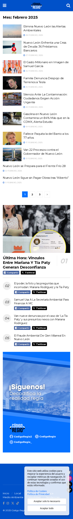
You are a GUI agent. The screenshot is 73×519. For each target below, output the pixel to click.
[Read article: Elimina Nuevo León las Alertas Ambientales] (12, 31)
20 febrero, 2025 (34, 107)
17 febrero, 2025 (33, 142)
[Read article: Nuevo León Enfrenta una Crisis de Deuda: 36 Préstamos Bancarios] (12, 47)
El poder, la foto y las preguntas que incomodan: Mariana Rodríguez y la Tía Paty (41, 285)
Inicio (6, 493)
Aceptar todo (47, 508)
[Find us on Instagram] (8, 503)
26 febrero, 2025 (34, 71)
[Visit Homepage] (36, 5)
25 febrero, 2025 (34, 87)
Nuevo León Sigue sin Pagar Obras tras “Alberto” (36, 177)
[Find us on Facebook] (3, 503)
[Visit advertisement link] (36, 402)
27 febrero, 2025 (34, 55)
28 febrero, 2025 (34, 35)
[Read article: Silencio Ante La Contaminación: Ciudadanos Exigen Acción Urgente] (12, 99)
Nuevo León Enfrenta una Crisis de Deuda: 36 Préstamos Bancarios (44, 46)
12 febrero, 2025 (13, 171)
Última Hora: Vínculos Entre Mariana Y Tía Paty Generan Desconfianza (26, 262)
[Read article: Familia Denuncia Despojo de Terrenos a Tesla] (12, 83)
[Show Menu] (4, 5)
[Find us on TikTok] (17, 503)
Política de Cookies (37, 491)
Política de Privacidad (38, 494)
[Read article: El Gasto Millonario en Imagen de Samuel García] (12, 67)
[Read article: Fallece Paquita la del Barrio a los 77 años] (12, 138)
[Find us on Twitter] (12, 503)
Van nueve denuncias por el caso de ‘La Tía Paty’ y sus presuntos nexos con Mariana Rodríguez (40, 319)
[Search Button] (68, 5)
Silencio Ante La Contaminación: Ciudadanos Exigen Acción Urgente (45, 98)
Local (17, 493)
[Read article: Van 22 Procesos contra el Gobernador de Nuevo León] (12, 154)
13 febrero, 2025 (33, 158)
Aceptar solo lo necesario (47, 501)
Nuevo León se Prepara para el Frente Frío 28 (34, 166)
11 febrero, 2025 (13, 182)
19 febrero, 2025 (33, 126)
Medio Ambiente (13, 497)
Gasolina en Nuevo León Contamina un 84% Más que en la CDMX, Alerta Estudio (46, 118)
